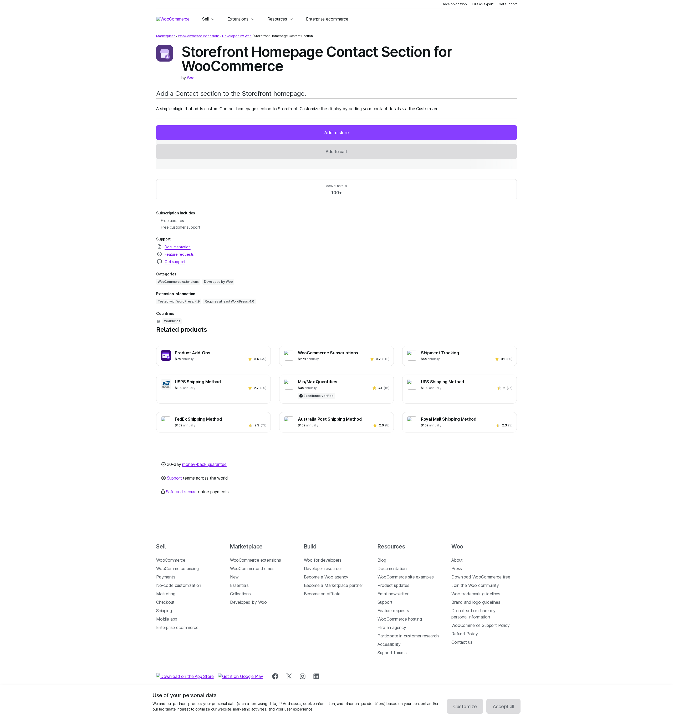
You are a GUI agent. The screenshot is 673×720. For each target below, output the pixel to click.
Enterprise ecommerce (177, 627)
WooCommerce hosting (400, 619)
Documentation (392, 568)
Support (174, 478)
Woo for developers (322, 560)
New (234, 577)
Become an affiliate (322, 593)
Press (456, 568)
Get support (508, 4)
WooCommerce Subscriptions (328, 352)
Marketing (165, 593)
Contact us (461, 642)
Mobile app (166, 619)
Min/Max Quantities (317, 381)
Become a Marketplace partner (333, 585)
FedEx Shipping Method (198, 419)
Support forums (392, 652)
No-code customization (178, 585)
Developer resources (323, 568)
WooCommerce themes (252, 568)
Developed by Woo (237, 36)
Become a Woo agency (326, 577)
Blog (382, 560)
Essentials (239, 585)
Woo (191, 77)
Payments (165, 577)
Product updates (393, 585)
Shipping (164, 610)
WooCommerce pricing (177, 568)
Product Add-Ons (192, 352)
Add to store (336, 132)
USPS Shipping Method (198, 381)
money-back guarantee (204, 464)
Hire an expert (482, 4)
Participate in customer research (408, 635)
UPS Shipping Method (442, 381)
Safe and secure (181, 491)
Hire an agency (392, 627)
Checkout (165, 602)
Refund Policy (464, 633)
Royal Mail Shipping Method (448, 419)
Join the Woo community (475, 585)
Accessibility (389, 644)
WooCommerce (170, 560)
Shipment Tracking (440, 352)
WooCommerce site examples (406, 577)
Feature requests (393, 610)
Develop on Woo (454, 4)
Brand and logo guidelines (475, 602)
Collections (240, 593)
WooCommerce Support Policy (480, 625)
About (457, 560)
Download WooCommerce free (480, 577)
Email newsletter (393, 593)
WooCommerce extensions (199, 36)
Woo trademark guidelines (475, 593)
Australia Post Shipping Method (329, 419)
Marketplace (166, 36)
